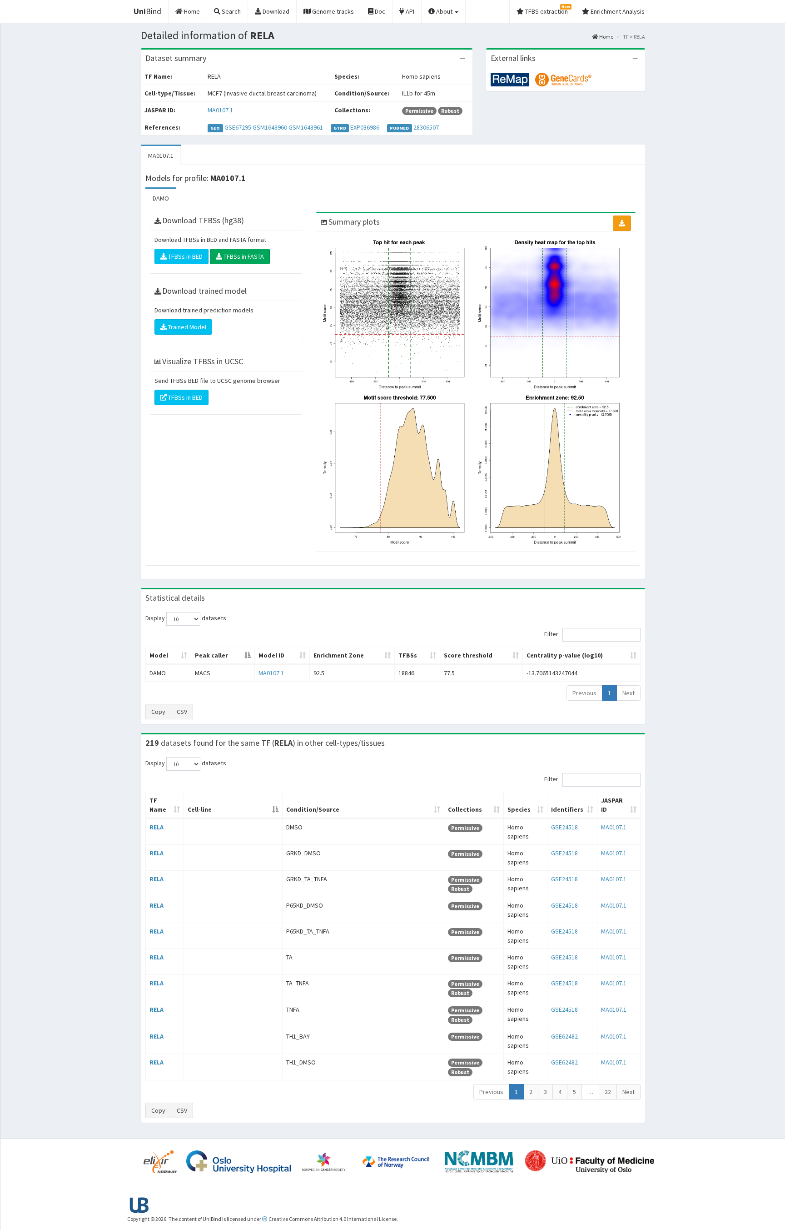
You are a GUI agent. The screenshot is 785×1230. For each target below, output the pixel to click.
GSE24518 (564, 827)
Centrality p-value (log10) (565, 655)
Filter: (552, 634)
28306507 (426, 127)
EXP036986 (364, 127)
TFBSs (407, 655)
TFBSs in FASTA (243, 256)
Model (158, 655)
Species (519, 809)
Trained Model (186, 327)
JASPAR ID (612, 804)
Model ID (271, 655)
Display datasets (185, 618)
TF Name (157, 804)
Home (605, 36)
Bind (147, 11)
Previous (584, 693)
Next (628, 693)
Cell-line (200, 809)
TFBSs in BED (185, 256)
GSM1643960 (270, 127)
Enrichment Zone (338, 655)
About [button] (444, 11)
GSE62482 (564, 1036)
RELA (156, 827)
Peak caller (211, 655)
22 (608, 1092)
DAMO (161, 198)
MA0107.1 (220, 110)
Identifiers (567, 809)
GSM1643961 (305, 127)
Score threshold (468, 655)
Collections (465, 809)
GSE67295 (237, 127)
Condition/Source (312, 809)
